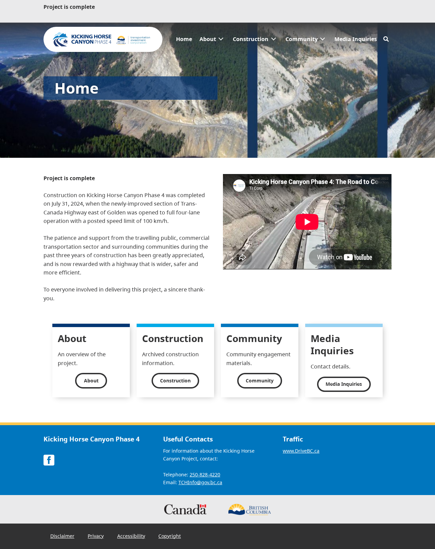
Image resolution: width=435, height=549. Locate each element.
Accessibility (131, 536)
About (207, 39)
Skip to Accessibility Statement (172, 38)
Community (301, 39)
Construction (250, 39)
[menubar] (276, 39)
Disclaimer (62, 536)
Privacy (96, 536)
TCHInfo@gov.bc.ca (200, 482)
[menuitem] (184, 39)
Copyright (169, 536)
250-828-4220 (205, 474)
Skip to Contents (172, 35)
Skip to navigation (172, 35)
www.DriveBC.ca (301, 451)
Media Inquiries (355, 39)
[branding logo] (103, 39)
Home (184, 39)
